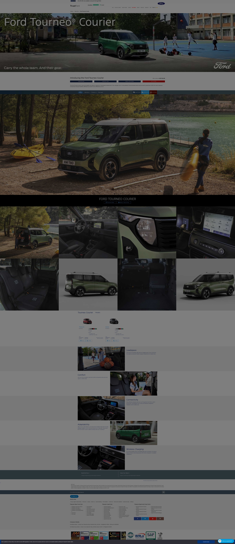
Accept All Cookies (206, 541)
